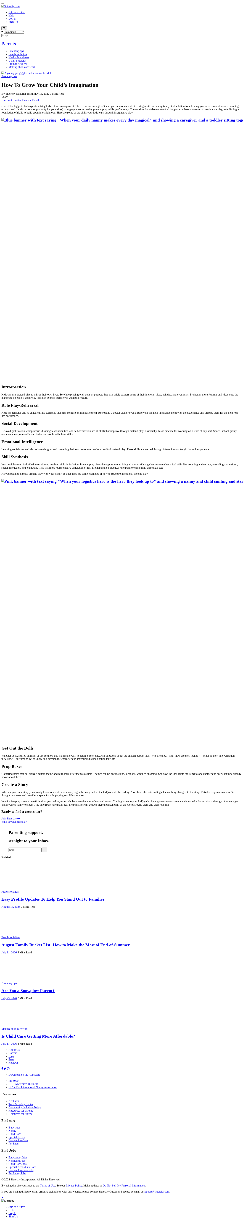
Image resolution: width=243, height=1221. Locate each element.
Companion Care (18, 1140)
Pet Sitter (14, 1143)
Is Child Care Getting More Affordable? (38, 1036)
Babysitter (14, 1127)
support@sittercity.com (156, 1191)
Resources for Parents (21, 1110)
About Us (14, 1049)
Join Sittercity (9, 818)
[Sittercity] (10, 6)
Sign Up (13, 1216)
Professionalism (10, 891)
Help (11, 1210)
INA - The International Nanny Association (33, 1087)
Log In (12, 1213)
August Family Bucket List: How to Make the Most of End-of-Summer (65, 945)
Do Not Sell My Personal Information (124, 1185)
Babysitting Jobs (18, 1157)
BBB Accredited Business (23, 1083)
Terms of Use (47, 1185)
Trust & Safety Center (21, 1104)
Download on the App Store (24, 1074)
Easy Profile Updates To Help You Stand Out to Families (52, 899)
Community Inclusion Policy (25, 1107)
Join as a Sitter (17, 1206)
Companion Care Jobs (21, 1170)
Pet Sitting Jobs (17, 1173)
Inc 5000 (14, 1080)
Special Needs (17, 1137)
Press (11, 1059)
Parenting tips (9, 76)
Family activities (10, 937)
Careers (13, 1052)
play (24, 821)
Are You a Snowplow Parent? (28, 990)
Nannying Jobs (17, 1160)
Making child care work (14, 1028)
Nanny (12, 1130)
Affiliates (14, 1101)
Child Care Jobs (18, 1163)
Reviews (13, 1062)
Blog (11, 1056)
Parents (8, 43)
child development (11, 821)
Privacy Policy (74, 1185)
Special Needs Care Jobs (22, 1167)
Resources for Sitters (20, 1113)
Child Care (15, 1133)
